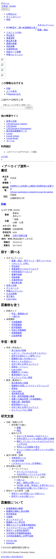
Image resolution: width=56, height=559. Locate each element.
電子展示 (10, 296)
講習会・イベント (19, 367)
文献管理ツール (18, 458)
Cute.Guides (11, 299)
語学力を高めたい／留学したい (26, 356)
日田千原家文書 (20, 235)
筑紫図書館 (16, 333)
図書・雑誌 (43, 30)
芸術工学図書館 (18, 330)
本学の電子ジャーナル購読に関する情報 (35, 439)
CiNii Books (11, 126)
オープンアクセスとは (27, 471)
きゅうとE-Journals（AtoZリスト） (33, 436)
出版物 (9, 517)
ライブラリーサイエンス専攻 (19, 528)
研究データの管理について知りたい (28, 493)
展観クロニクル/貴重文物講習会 (21, 525)
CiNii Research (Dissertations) (18, 128)
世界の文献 (11, 121)
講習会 (14, 388)
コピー (29, 108)
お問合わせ (11, 14)
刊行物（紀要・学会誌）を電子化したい (35, 485)
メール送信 (11, 91)
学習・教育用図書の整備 (22, 396)
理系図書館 (16, 325)
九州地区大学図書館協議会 (18, 533)
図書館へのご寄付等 (15, 522)
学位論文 (10, 35)
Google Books (12, 138)
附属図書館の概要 (14, 508)
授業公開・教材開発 (20, 402)
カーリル (10, 141)
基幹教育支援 (17, 393)
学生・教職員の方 (19, 314)
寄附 (8, 19)
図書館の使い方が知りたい (23, 358)
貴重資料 (10, 38)
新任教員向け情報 (19, 383)
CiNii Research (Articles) (16, 124)
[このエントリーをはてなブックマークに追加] (3, 72)
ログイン (5, 9)
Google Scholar (12, 136)
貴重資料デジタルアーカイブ (25, 269)
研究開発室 (11, 514)
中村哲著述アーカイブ (21, 272)
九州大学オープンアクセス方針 (31, 474)
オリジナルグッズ (14, 519)
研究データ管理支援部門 (17, 530)
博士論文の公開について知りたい (32, 488)
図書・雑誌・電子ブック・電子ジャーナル (31, 261)
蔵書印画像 (11, 43)
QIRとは (20, 480)
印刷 (8, 88)
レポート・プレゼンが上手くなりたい (29, 353)
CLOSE (4, 156)
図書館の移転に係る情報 (17, 511)
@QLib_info (11, 541)
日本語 (5, 6)
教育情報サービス (19, 375)
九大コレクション (46, 25)
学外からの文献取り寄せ (28, 447)
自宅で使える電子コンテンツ (25, 364)
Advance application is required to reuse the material (31, 192)
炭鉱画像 (10, 46)
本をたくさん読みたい (21, 361)
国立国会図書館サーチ (16, 131)
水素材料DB (12, 49)
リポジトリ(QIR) (14, 32)
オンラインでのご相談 (21, 377)
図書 (19, 428)
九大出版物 (11, 294)
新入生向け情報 (18, 350)
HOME (9, 27)
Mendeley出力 (14, 94)
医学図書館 (16, 327)
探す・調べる (19, 27)
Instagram (10, 543)
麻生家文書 (11, 41)
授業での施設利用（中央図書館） (27, 399)
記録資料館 (16, 335)
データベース (12, 288)
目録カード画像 (13, 52)
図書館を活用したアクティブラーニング (30, 386)
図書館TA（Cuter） (20, 372)
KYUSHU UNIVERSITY (12, 557)
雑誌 (19, 430)
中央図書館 (16, 322)
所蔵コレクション (14, 54)
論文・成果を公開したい (28, 482)
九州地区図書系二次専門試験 (19, 536)
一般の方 (15, 316)
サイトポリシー (13, 17)
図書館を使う (31, 27)
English (12, 6)
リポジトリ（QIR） (20, 263)
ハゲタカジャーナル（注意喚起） (27, 463)
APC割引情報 (17, 460)
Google (9, 133)
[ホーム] (5, 3)
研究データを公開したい (22, 496)
